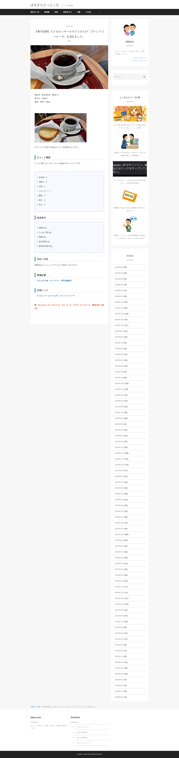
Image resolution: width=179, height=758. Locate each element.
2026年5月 (119, 285)
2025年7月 (119, 343)
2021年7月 (119, 622)
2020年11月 (119, 668)
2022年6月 (119, 558)
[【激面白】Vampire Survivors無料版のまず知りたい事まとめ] (130, 196)
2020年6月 (119, 697)
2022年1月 (119, 587)
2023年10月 (119, 465)
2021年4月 (119, 639)
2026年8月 (119, 267)
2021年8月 (119, 616)
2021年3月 (119, 645)
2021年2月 (119, 651)
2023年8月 (119, 476)
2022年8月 (119, 546)
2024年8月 (119, 407)
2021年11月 (119, 598)
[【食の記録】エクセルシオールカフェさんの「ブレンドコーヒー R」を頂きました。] (69, 67)
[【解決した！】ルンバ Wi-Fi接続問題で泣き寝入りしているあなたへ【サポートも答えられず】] (130, 224)
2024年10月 (119, 395)
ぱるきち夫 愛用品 (82, 732)
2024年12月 (119, 383)
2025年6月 (119, 349)
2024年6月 (119, 418)
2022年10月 (119, 534)
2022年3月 (119, 575)
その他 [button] (88, 12)
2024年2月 (119, 442)
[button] (98, 12)
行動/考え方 (67, 12)
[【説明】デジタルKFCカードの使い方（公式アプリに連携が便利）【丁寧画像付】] (130, 141)
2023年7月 (119, 482)
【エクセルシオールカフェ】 (48, 305)
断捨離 (46, 12)
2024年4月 (119, 430)
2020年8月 (119, 686)
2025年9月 (119, 331)
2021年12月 (119, 593)
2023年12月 (119, 453)
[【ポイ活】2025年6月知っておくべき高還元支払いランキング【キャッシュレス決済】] (130, 113)
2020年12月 (119, 662)
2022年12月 (119, 523)
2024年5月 (119, 424)
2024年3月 (119, 436)
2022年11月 (119, 529)
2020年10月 (119, 674)
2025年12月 (119, 314)
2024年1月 (119, 447)
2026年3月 (119, 296)
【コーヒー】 (66, 305)
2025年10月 (119, 325)
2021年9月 (119, 610)
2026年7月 (119, 273)
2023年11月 (119, 459)
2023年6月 (119, 488)
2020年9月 (119, 680)
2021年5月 (119, 633)
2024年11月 (119, 389)
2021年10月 (119, 604)
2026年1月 (119, 308)
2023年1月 (119, 517)
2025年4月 (119, 360)
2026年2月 (119, 302)
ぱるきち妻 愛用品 (82, 737)
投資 (56, 12)
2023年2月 (119, 511)
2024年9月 (119, 401)
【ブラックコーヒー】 (82, 305)
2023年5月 (119, 494)
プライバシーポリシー (139, 61)
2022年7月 (119, 552)
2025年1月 (119, 378)
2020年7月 (119, 691)
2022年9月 (119, 540)
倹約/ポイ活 (34, 12)
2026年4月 (119, 290)
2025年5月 (119, 354)
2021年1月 (119, 656)
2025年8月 (119, 337)
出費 (78, 12)
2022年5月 (119, 564)
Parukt (85, 754)
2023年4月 (119, 500)
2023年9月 (119, 471)
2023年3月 (119, 505)
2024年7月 (119, 412)
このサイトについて (139, 58)
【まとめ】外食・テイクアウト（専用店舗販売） (54, 280)
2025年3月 (119, 366)
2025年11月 (119, 320)
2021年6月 (119, 627)
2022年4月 (119, 569)
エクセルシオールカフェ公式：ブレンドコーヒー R (55, 296)
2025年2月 (119, 372)
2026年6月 (119, 279)
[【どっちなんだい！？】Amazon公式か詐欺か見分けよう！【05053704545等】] (130, 169)
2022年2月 (119, 581)
